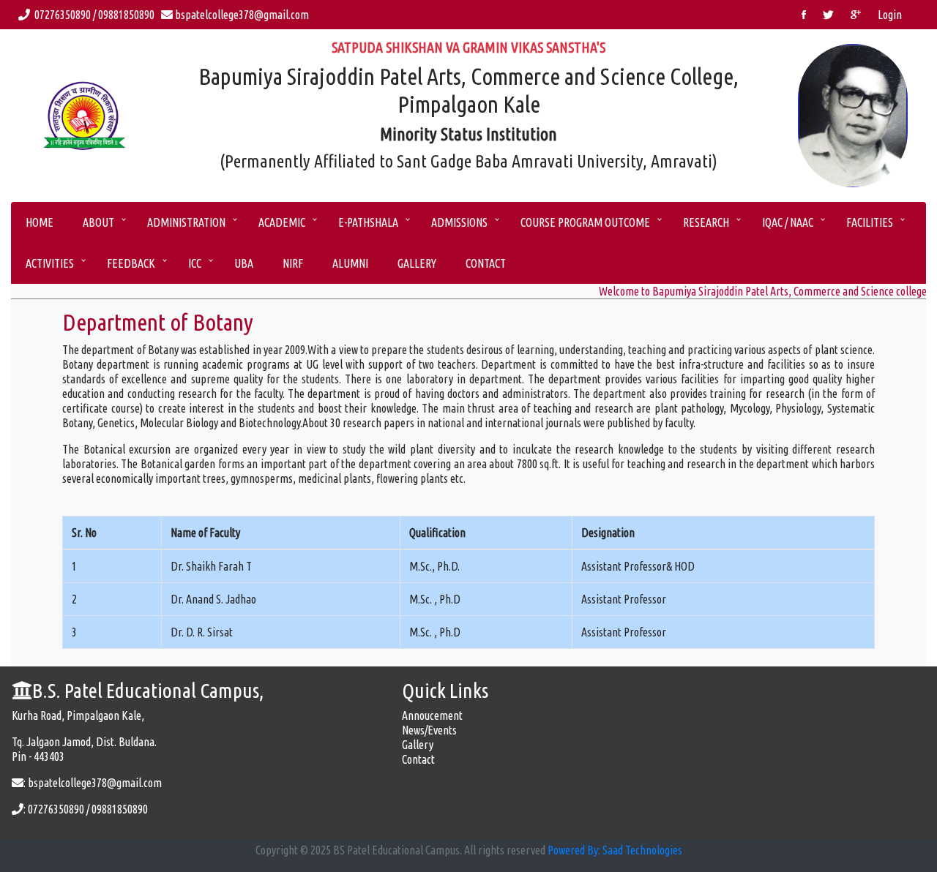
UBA (243, 263)
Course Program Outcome (585, 222)
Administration (186, 222)
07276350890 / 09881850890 (94, 14)
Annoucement (432, 715)
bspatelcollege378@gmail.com (241, 14)
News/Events (429, 730)
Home (39, 222)
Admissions (459, 222)
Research (706, 222)
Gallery (416, 263)
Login (890, 14)
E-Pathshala (368, 222)
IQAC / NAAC (787, 222)
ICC (194, 263)
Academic (281, 222)
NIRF (293, 263)
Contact (486, 263)
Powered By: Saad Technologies (615, 850)
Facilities (869, 222)
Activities (50, 263)
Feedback (131, 263)
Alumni (350, 263)
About (98, 222)
